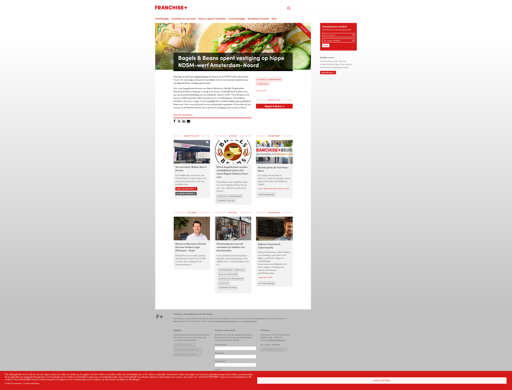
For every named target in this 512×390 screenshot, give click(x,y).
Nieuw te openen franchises (212, 18)
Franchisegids (162, 18)
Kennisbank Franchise (258, 18)
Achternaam (220, 361)
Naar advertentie (185, 189)
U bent (218, 369)
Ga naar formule (185, 193)
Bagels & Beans (202, 76)
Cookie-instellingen (31, 383)
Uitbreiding (262, 84)
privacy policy (251, 321)
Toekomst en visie (226, 200)
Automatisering (266, 283)
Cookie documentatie (13, 383)
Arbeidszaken (225, 270)
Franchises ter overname (183, 18)
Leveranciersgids (236, 18)
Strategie (224, 283)
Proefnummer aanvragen (187, 350)
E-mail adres (220, 344)
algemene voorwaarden (226, 321)
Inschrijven (327, 72)
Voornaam (219, 352)
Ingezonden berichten (273, 349)
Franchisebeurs (266, 194)
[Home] (171, 7)
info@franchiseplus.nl (276, 340)
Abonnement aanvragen (186, 354)
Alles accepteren (382, 380)
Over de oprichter (228, 274)
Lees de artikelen (183, 345)
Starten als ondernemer (269, 79)
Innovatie (239, 270)
